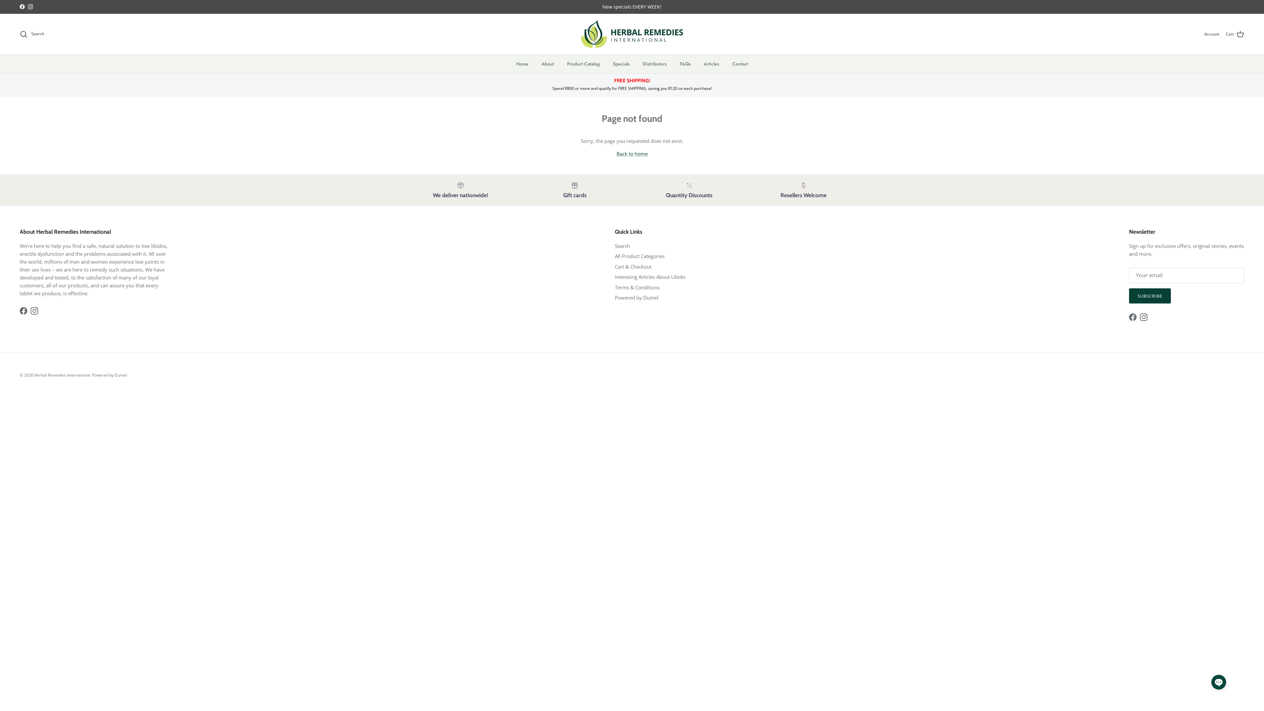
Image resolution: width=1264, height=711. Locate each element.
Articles (711, 64)
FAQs (685, 64)
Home (522, 64)
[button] (1218, 682)
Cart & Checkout (633, 266)
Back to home (632, 153)
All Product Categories (640, 256)
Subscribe (1150, 296)
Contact (740, 64)
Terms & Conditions (637, 287)
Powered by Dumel (636, 297)
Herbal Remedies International (62, 375)
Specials (621, 64)
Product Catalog (583, 64)
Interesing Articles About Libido (650, 277)
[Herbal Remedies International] (632, 34)
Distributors (655, 64)
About (547, 64)
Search (622, 246)
